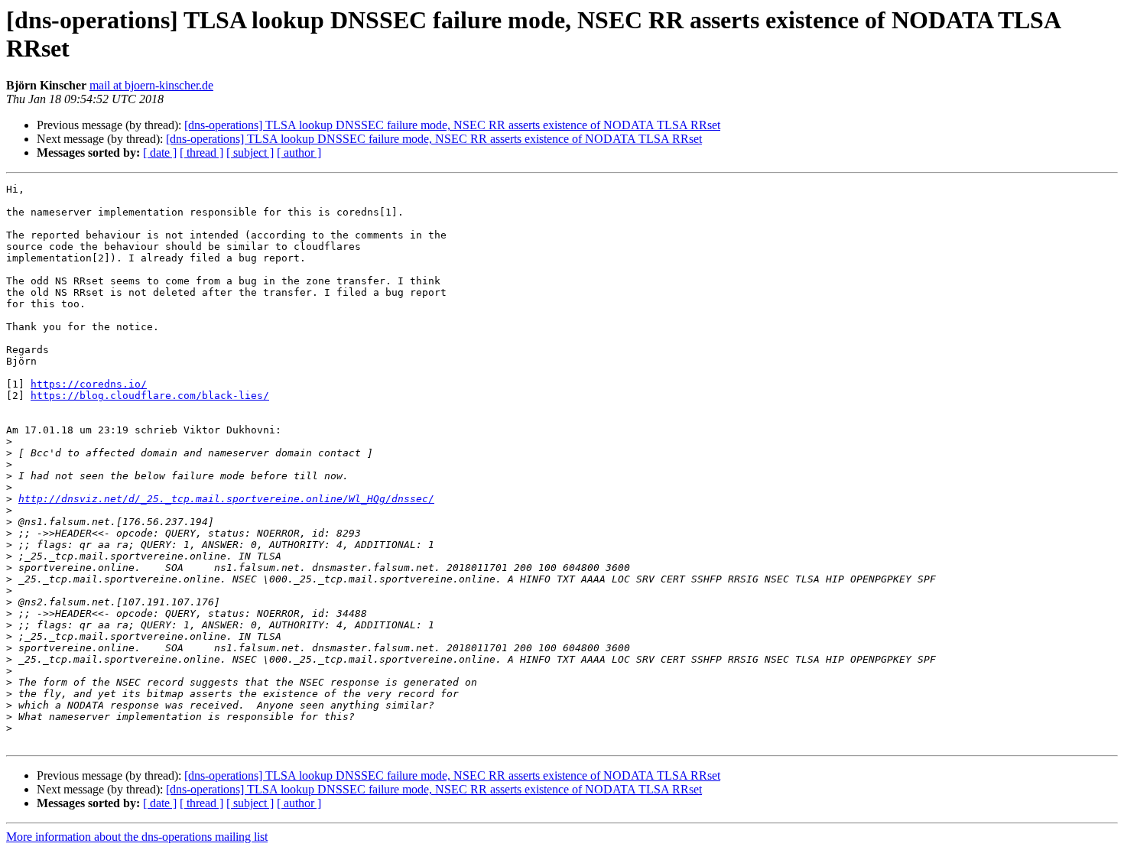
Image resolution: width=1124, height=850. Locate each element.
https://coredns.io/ (89, 384)
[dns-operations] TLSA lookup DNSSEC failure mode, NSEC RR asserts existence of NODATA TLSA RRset (452, 124)
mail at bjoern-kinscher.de (151, 85)
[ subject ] (250, 152)
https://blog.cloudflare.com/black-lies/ (150, 395)
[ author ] (299, 152)
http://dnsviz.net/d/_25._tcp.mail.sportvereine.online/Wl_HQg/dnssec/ (226, 498)
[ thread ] (201, 152)
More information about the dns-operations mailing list (137, 836)
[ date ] (160, 152)
